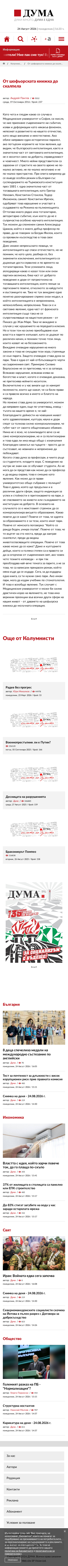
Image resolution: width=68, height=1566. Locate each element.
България (11, 1004)
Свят (7, 1230)
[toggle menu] (61, 39)
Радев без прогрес (19, 687)
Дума (16, 801)
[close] (65, 1531)
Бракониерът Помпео (21, 851)
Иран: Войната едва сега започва (28, 1276)
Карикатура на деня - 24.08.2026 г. (27, 1422)
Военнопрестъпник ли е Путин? (28, 742)
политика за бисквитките (19, 1551)
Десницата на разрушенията (26, 796)
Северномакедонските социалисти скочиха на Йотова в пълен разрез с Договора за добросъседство (34, 1314)
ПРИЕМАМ (13, 1560)
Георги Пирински (19, 1393)
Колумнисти (16, 64)
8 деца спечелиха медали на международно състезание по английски (27, 1054)
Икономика (13, 1117)
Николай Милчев (19, 1410)
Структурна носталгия (18, 1405)
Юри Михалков (21, 691)
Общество (12, 1339)
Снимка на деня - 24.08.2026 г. (24, 1096)
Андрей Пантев (19, 98)
